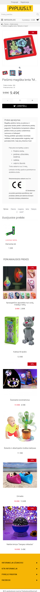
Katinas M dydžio (20, 352)
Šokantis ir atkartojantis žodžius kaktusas (20, 448)
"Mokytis (33, 209)
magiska (21, 209)
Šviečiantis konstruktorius (20, 400)
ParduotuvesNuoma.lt (29, 591)
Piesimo (13, 209)
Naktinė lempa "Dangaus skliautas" (20, 544)
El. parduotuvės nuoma (13, 591)
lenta (27, 209)
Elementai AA (11, 244)
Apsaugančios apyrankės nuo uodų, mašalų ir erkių (20, 304)
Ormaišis (20, 496)
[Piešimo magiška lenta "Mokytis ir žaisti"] (20, 48)
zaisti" (22, 212)
